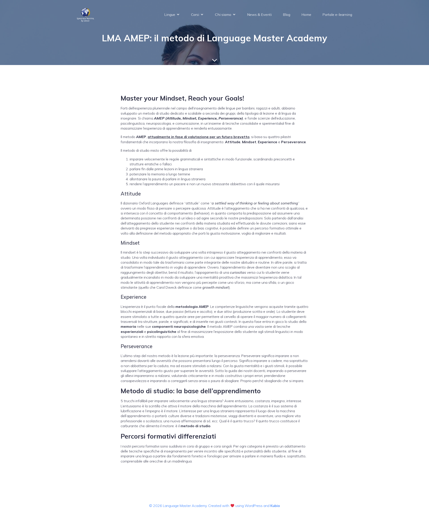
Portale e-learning (337, 14)
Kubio (275, 505)
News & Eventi (259, 14)
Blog (286, 14)
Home (306, 14)
